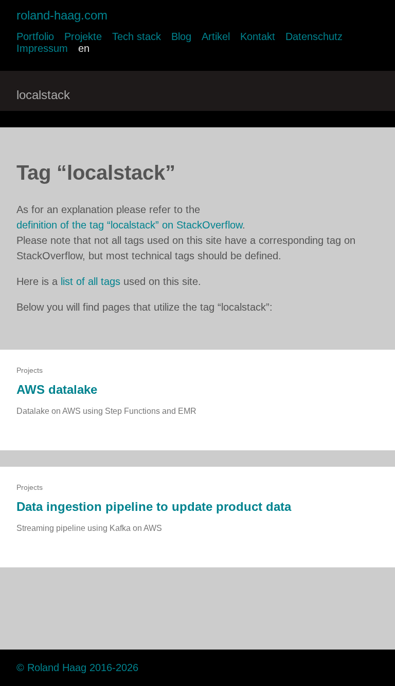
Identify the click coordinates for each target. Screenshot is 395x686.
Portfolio (35, 36)
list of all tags (90, 281)
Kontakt (257, 36)
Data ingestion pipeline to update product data (153, 506)
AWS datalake (56, 389)
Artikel (216, 36)
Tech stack (136, 36)
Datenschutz (314, 36)
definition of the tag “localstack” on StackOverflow (129, 225)
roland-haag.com (61, 15)
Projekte (83, 36)
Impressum (42, 48)
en (83, 48)
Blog (181, 36)
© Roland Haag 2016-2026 (77, 667)
